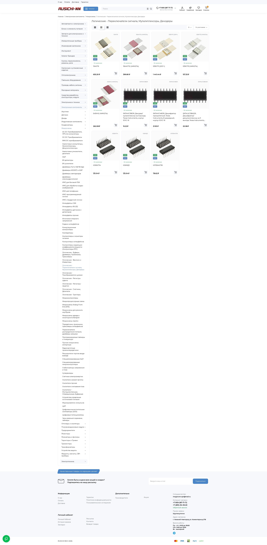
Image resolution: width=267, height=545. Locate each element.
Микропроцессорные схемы (73, 301)
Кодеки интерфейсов (70, 224)
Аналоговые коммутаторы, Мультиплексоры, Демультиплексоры (72, 146)
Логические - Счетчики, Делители (71, 290)
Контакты (90, 521)
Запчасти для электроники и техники (73, 35)
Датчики (65, 115)
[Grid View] (101, 27)
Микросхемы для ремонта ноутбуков (72, 311)
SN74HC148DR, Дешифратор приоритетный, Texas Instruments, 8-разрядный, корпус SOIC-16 (164, 116)
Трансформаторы (68, 447)
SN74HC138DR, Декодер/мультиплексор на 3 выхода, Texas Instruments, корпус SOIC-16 (134, 116)
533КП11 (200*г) (159, 66)
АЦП (64, 157)
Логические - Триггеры (71, 295)
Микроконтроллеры (70, 298)
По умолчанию (200, 27)
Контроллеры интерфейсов (73, 242)
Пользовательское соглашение (98, 503)
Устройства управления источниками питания (71, 398)
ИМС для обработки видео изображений (72, 187)
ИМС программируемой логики (71, 195)
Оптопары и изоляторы (71, 424)
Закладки (61, 525)
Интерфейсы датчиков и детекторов (71, 211)
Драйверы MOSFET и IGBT (72, 170)
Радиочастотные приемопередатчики (70, 349)
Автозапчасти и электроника (73, 24)
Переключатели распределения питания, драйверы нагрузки (72, 332)
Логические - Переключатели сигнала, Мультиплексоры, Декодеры (73, 268)
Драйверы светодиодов (71, 174)
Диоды (64, 118)
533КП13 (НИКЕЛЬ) (190, 66)
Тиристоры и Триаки (70, 440)
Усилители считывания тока (73, 386)
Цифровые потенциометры (73, 415)
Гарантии (84, 2)
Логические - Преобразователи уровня (72, 274)
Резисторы (66, 434)
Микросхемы (67, 128)
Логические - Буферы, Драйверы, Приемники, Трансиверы (71, 255)
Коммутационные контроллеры (69, 228)
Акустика (65, 112)
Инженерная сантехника (71, 46)
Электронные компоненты (72, 107)
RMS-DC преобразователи (72, 141)
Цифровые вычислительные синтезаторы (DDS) (73, 411)
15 (189, 27)
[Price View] (107, 27)
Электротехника (68, 461)
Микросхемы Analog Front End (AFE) (72, 306)
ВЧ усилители (67, 164)
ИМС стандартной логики (72, 200)
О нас (60, 2)
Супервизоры (67, 373)
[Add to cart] (116, 73)
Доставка (75, 2)
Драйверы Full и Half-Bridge (73, 167)
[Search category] (147, 8)
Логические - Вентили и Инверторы (71, 261)
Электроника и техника (71, 102)
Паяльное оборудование (71, 80)
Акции (146, 497)
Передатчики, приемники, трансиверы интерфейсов (72, 325)
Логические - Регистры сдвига (71, 279)
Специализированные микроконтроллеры (71, 363)
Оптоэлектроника (68, 75)
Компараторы (67, 233)
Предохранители (68, 430)
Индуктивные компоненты (72, 122)
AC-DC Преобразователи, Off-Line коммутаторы (72, 133)
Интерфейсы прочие (70, 215)
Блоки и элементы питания (72, 29)
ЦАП (64, 406)
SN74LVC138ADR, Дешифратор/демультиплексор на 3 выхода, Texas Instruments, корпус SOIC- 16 (193, 117)
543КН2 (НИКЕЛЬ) (100, 113)
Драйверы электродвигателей (70, 178)
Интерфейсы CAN (69, 203)
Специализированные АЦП (73, 359)
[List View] (95, 27)
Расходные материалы (70, 90)
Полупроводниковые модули (73, 427)
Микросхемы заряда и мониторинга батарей (70, 317)
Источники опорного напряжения (70, 220)
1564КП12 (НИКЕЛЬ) (131, 66)
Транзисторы (67, 444)
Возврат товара (92, 524)
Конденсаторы (67, 125)
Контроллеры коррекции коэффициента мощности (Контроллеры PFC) (72, 247)
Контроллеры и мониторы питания (72, 237)
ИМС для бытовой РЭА (71, 182)
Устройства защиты (69, 450)
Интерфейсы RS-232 (70, 207)
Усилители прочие (69, 383)
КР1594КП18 (158, 165)
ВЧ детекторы (67, 160)
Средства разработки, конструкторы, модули (70, 96)
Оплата (67, 2)
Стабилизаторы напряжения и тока (73, 369)
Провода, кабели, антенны (72, 85)
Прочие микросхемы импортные (70, 344)
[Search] (151, 8)
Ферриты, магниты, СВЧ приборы (71, 455)
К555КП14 (97, 165)
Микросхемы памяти (70, 321)
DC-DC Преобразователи (72, 137)
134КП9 (96, 66)
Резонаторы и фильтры (70, 437)
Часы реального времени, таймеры (72, 419)
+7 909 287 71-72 (165, 8)
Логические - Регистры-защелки (71, 285)
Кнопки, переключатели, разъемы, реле (71, 62)
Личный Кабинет (64, 519)
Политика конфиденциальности (98, 500)
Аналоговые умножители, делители (72, 152)
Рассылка (90, 519)
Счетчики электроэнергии (72, 376)
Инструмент (66, 51)
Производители (121, 498)
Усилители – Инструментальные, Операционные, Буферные (72, 392)
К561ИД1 (126, 165)
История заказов (64, 522)
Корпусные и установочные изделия (72, 69)
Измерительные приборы (72, 41)
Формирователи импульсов (73, 403)
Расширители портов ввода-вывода (73, 355)
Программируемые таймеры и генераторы (73, 338)
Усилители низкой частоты (72, 380)
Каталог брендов (68, 56)
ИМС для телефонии (70, 191)
